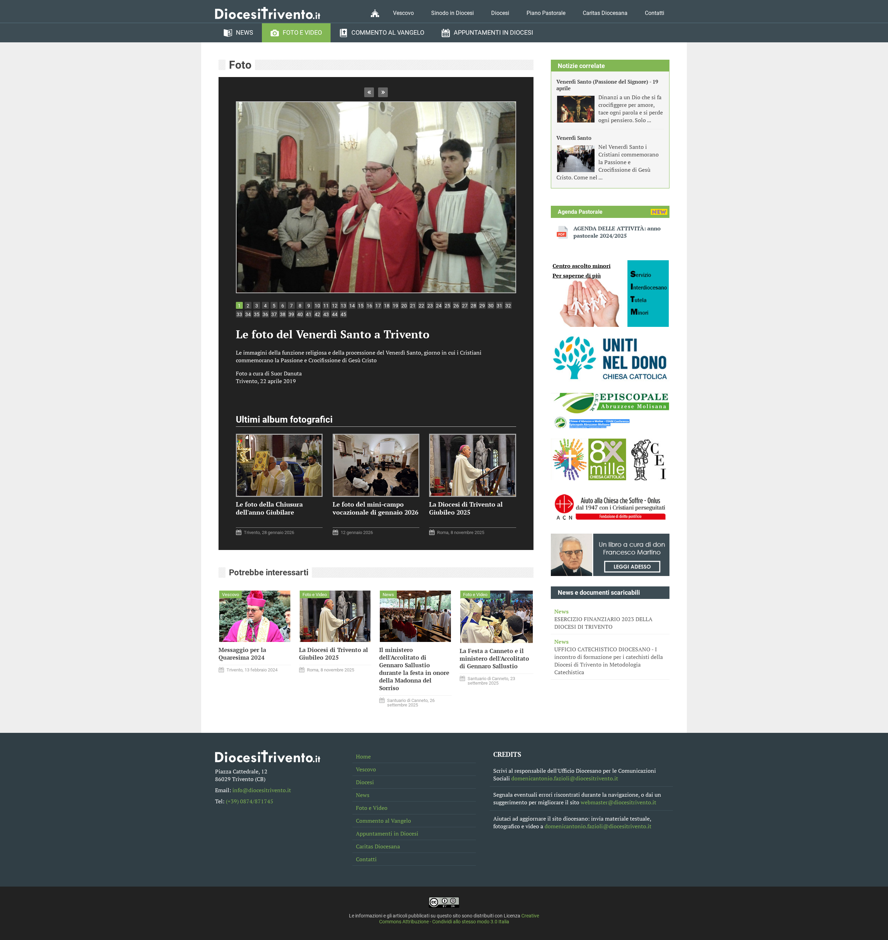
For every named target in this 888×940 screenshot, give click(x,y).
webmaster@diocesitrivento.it (618, 802)
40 (300, 314)
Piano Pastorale (546, 13)
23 (430, 305)
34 (248, 314)
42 (317, 314)
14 (352, 305)
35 (256, 314)
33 (239, 314)
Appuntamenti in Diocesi (493, 32)
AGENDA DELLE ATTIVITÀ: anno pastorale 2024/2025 (617, 232)
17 (378, 305)
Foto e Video (302, 32)
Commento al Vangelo (387, 32)
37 (274, 314)
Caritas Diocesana (605, 13)
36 (265, 314)
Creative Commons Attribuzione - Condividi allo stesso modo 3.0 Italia (459, 919)
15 (361, 305)
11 (326, 305)
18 (387, 305)
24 (439, 305)
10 (317, 305)
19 (395, 305)
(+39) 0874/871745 (249, 801)
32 (508, 305)
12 (335, 305)
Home (363, 756)
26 (456, 305)
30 (491, 305)
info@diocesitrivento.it (261, 790)
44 (335, 314)
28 (473, 305)
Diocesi (500, 13)
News (244, 32)
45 (343, 314)
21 (413, 305)
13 (343, 305)
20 (404, 305)
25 (447, 305)
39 (291, 314)
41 (308, 314)
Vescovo (403, 13)
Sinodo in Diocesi (452, 13)
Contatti (654, 13)
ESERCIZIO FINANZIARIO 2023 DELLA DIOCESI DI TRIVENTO (603, 619)
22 (421, 305)
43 (326, 314)
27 (465, 305)
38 (282, 314)
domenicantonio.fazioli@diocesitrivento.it (564, 778)
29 (482, 305)
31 (499, 305)
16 (369, 305)
